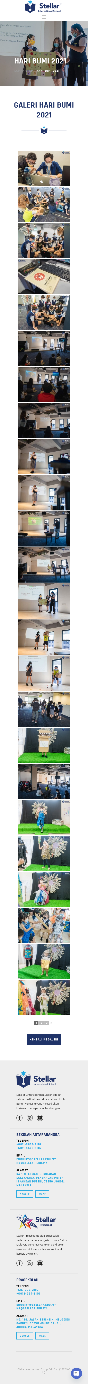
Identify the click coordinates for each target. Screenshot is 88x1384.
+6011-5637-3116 (28, 1144)
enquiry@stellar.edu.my (36, 1159)
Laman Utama (24, 70)
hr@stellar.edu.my (31, 1163)
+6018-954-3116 (28, 1293)
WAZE (42, 1194)
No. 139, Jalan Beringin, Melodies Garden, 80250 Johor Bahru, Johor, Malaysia (43, 1323)
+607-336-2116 (27, 1289)
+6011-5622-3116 (28, 1148)
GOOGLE (25, 1194)
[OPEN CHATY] (76, 1373)
